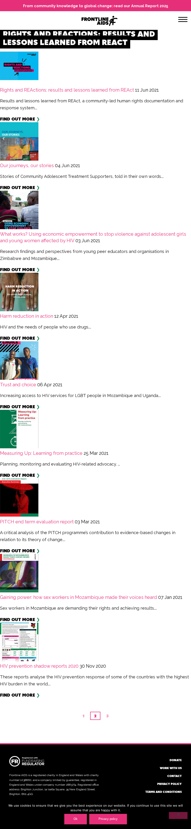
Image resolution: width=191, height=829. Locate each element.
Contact (174, 776)
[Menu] (183, 20)
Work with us (171, 768)
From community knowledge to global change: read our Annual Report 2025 (95, 6)
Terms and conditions (163, 792)
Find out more (17, 119)
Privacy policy (169, 784)
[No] (178, 815)
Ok (76, 819)
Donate (176, 760)
